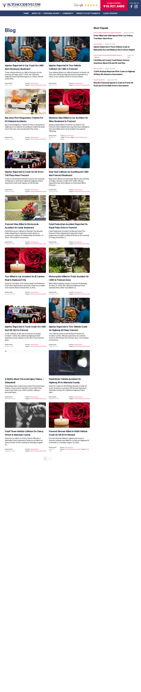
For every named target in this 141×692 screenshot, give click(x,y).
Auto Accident (98, 33)
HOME (26, 13)
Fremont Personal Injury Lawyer (38, 85)
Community (67, 13)
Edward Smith (8, 83)
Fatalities (118, 33)
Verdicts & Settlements (88, 13)
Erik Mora (67, 137)
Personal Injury (51, 13)
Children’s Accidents (109, 33)
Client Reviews (110, 13)
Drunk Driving (107, 55)
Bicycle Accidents (99, 80)
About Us (36, 13)
